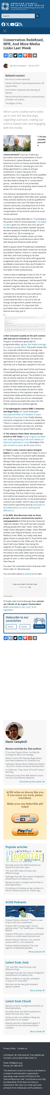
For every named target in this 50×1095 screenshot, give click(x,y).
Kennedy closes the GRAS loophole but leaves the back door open (23, 866)
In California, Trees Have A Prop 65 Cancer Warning (24, 770)
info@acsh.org (15, 1063)
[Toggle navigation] (4, 30)
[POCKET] (25, 55)
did (27, 445)
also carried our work (13, 445)
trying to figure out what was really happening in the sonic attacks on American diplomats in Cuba (24, 439)
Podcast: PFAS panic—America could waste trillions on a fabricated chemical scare (24, 935)
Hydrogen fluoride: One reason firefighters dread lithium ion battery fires (24, 877)
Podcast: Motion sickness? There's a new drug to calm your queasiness (23, 921)
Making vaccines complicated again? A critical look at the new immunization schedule (22, 1025)
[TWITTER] (15, 55)
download (29, 574)
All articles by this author (31, 781)
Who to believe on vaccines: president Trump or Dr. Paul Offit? (22, 979)
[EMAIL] (6, 55)
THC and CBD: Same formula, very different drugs (20, 871)
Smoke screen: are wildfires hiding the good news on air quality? (22, 1018)
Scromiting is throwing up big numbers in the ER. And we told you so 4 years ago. (24, 889)
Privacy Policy (9, 1048)
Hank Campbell (19, 65)
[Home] (24, 6)
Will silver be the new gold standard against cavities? (21, 985)
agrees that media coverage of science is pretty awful (24, 346)
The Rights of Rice (13, 103)
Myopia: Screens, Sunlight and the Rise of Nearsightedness (24, 883)
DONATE (25, 816)
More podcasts (36, 951)
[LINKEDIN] (20, 55)
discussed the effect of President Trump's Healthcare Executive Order (22, 416)
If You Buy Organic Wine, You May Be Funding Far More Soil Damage (22, 753)
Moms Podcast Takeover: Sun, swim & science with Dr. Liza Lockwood (22, 940)
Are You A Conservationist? (17, 79)
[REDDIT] (30, 55)
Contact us (22, 1048)
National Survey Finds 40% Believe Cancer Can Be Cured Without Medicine (24, 776)
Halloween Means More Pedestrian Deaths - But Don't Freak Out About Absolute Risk (25, 765)
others (38, 445)
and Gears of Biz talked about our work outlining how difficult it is (24, 507)
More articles (36, 990)
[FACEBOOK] (10, 55)
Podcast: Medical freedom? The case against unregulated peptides (21, 946)
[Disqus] (25, 674)
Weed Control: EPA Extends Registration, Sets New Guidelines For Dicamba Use (23, 759)
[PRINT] (35, 55)
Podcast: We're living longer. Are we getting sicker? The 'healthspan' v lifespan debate (24, 928)
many (31, 445)
